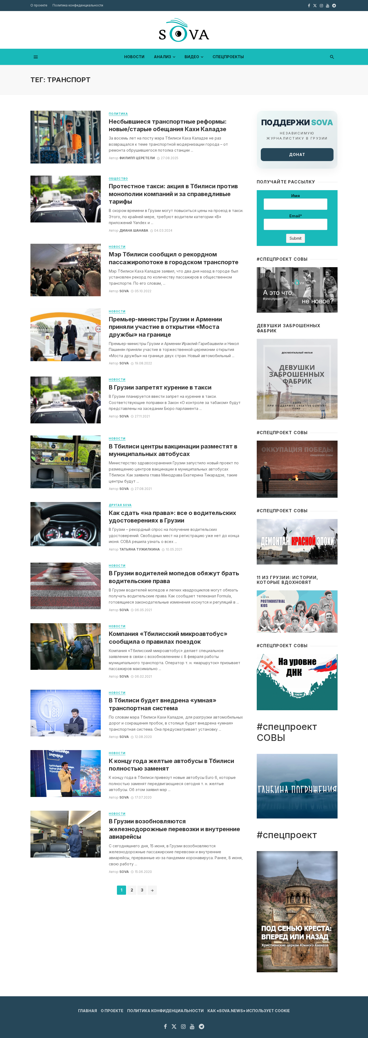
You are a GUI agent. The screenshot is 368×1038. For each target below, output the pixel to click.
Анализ (162, 56)
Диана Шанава (133, 230)
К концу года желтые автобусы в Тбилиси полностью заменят (171, 764)
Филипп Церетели (137, 158)
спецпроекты (228, 56)
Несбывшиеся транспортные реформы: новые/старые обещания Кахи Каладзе (168, 125)
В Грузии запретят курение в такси (160, 387)
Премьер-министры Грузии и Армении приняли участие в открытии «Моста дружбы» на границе (165, 327)
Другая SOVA (120, 505)
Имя (295, 195)
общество (118, 178)
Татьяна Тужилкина (139, 549)
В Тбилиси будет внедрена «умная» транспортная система (162, 704)
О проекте (38, 5)
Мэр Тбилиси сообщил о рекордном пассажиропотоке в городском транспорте (173, 258)
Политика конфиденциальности (78, 5)
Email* (295, 216)
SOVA (124, 291)
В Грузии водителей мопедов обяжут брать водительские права (174, 577)
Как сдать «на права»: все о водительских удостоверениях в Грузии (172, 516)
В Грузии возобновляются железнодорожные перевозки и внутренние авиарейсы (174, 829)
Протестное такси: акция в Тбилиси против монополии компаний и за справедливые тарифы (173, 194)
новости (134, 56)
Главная (87, 1010)
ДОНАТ (297, 154)
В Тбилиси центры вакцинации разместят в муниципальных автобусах (173, 450)
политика (118, 113)
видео (192, 56)
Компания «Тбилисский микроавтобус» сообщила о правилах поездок (168, 637)
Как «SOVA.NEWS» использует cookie (248, 1010)
